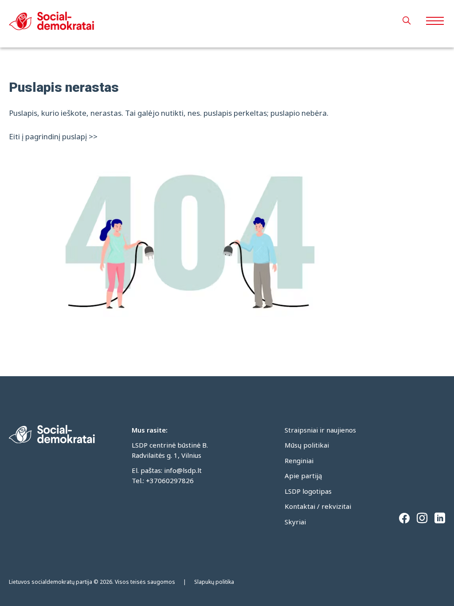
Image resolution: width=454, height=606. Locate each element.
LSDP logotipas (308, 491)
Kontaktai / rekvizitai (318, 506)
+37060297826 (170, 480)
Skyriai (295, 521)
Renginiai (299, 460)
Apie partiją (303, 475)
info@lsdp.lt (183, 470)
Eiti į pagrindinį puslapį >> (53, 136)
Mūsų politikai (307, 445)
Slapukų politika (214, 582)
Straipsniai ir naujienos (320, 429)
